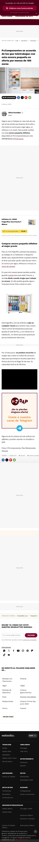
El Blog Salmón (25, 791)
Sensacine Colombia (27, 819)
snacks (11, 275)
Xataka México (7, 808)
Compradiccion (7, 797)
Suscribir (31, 635)
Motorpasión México (27, 825)
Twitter (22, 97)
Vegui (4, 686)
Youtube (18, 650)
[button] (15, 112)
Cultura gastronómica (25, 691)
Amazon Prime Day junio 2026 (28, 702)
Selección (13, 455)
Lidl (17, 40)
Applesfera (6, 755)
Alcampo (33, 40)
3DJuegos (23, 748)
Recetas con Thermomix (7, 680)
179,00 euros (18, 139)
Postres (23, 679)
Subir (31, 735)
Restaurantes (7, 701)
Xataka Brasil (7, 812)
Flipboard (26, 97)
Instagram (23, 650)
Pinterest (27, 650)
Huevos (23, 708)
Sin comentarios (9, 97)
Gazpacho (34, 616)
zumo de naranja (8, 266)
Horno (4, 708)
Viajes (22, 686)
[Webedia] (8, 737)
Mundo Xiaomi (7, 761)
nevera (22, 455)
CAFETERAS (7, 16)
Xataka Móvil (6, 751)
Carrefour (24, 40)
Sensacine (23, 762)
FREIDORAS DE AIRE (24, 16)
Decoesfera (6, 794)
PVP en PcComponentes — (14, 231)
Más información (21, 840)
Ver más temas (8, 716)
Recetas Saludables (28, 697)
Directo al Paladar (8, 776)
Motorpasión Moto (26, 780)
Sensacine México (26, 815)
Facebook (18, 97)
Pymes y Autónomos (27, 794)
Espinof (23, 766)
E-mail (29, 97)
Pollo (4, 697)
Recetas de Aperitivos (6, 691)
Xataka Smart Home (9, 758)
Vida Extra (24, 751)
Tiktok (4, 654)
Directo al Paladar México (8, 826)
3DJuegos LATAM (26, 808)
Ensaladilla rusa (22, 616)
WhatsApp (4, 650)
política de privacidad (30, 640)
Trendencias (6, 791)
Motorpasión (24, 776)
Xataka (4, 748)
